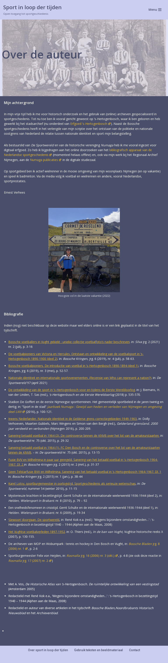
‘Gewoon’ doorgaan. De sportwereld (33, 520)
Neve (7, 659)
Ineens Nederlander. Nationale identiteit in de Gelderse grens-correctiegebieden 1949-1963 (72, 419)
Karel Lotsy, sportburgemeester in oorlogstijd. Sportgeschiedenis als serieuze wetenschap (72, 483)
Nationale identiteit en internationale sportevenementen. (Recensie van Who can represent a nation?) (79, 378)
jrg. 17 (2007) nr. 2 (28, 561)
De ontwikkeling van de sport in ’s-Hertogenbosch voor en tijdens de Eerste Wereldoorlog (71, 390)
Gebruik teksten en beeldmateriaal (98, 650)
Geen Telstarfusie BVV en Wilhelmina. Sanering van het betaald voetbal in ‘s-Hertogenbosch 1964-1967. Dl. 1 (84, 472)
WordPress (59, 659)
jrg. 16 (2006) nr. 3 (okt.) (90, 555)
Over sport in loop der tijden (48, 650)
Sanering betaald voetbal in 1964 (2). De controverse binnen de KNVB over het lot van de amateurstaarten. (83, 435)
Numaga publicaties (44, 160)
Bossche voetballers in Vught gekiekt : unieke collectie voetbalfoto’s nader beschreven (69, 342)
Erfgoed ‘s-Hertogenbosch (88, 124)
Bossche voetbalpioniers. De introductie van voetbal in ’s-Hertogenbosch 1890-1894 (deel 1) (73, 366)
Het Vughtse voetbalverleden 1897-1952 (36, 532)
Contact (134, 650)
